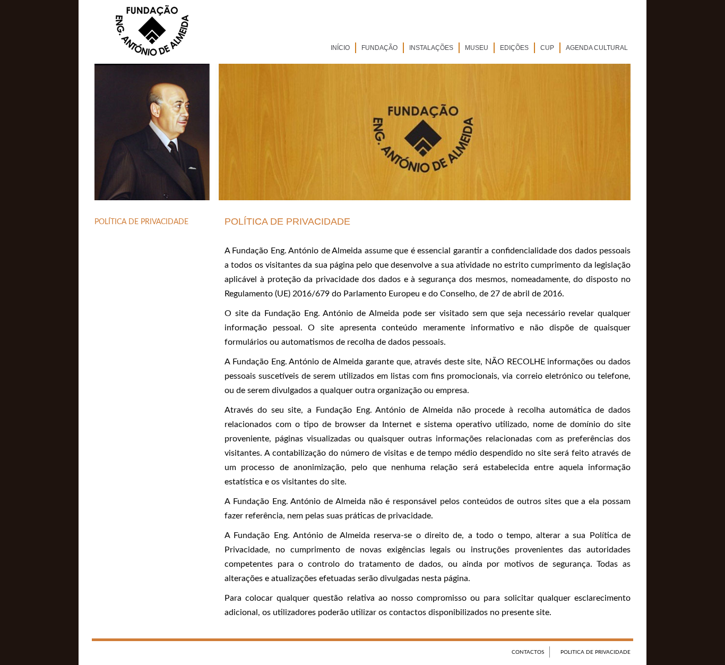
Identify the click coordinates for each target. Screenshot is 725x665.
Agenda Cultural (597, 48)
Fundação (379, 48)
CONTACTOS (528, 652)
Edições (514, 48)
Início (340, 48)
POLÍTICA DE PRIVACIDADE (141, 222)
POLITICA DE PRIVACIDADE (595, 652)
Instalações (431, 48)
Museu (476, 48)
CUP (547, 48)
